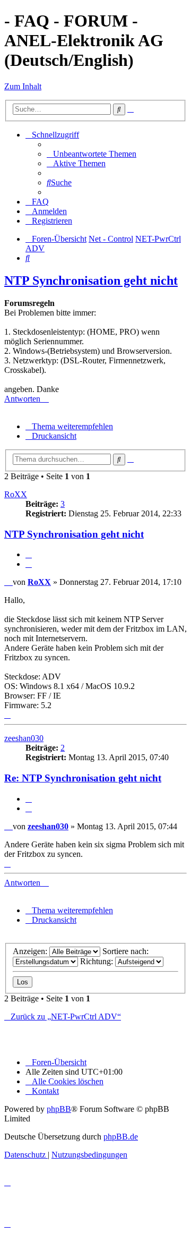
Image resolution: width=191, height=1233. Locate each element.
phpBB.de (120, 1136)
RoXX (15, 494)
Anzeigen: (31, 951)
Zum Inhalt (22, 86)
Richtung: (97, 961)
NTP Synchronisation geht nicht (91, 280)
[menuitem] (91, 153)
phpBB (59, 1108)
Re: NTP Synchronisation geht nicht (82, 778)
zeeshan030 (24, 738)
